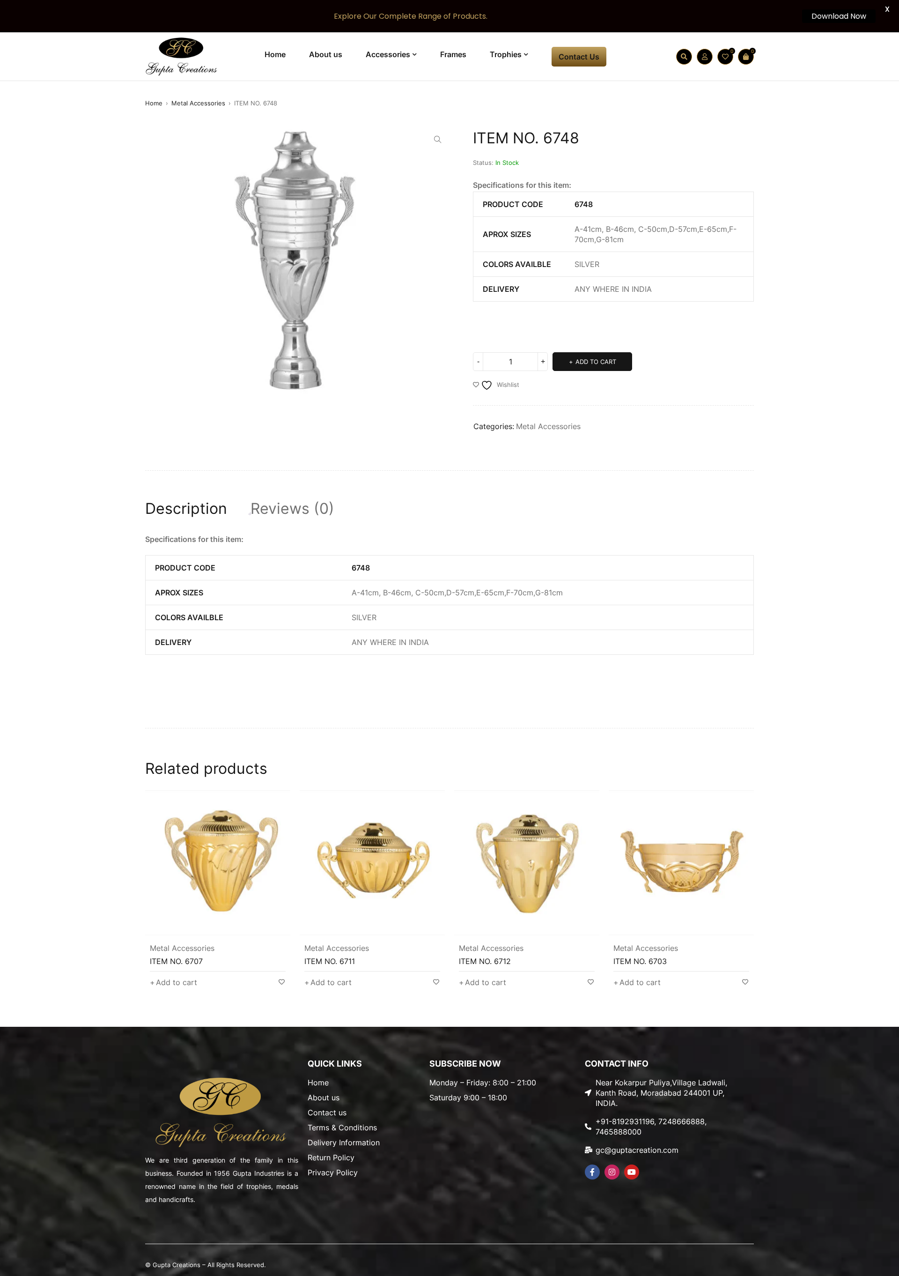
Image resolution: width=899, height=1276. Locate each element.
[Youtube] (631, 1172)
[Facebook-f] (592, 1172)
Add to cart (595, 361)
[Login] (705, 57)
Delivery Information (344, 1142)
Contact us (327, 1112)
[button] (438, 140)
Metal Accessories (198, 103)
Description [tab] (186, 509)
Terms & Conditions (342, 1127)
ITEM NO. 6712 (485, 961)
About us (323, 1097)
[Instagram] (611, 1172)
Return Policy (331, 1157)
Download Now (838, 16)
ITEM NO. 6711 (329, 961)
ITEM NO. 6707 (176, 961)
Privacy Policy (333, 1172)
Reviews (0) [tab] (292, 509)
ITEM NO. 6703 (640, 961)
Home (153, 103)
